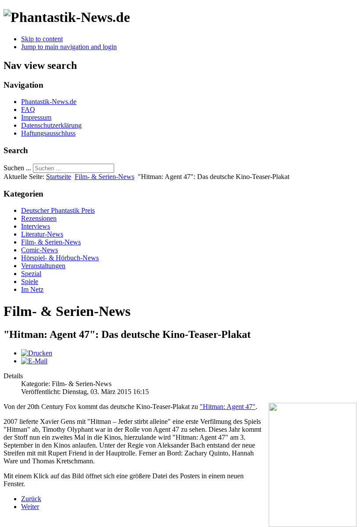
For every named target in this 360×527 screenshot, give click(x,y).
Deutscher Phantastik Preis (58, 210)
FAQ (28, 109)
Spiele (29, 281)
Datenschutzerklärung (51, 125)
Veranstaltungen (43, 265)
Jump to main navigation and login (69, 46)
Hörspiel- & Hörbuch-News (60, 258)
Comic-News (39, 250)
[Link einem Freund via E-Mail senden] (34, 361)
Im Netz (32, 289)
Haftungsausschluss (48, 133)
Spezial (31, 273)
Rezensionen (39, 218)
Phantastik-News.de (48, 101)
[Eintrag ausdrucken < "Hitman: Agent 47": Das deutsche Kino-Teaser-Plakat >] (36, 353)
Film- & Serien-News (104, 176)
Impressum (36, 117)
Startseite (58, 176)
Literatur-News (42, 234)
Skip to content (42, 39)
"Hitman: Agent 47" (228, 406)
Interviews (35, 226)
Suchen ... (17, 168)
